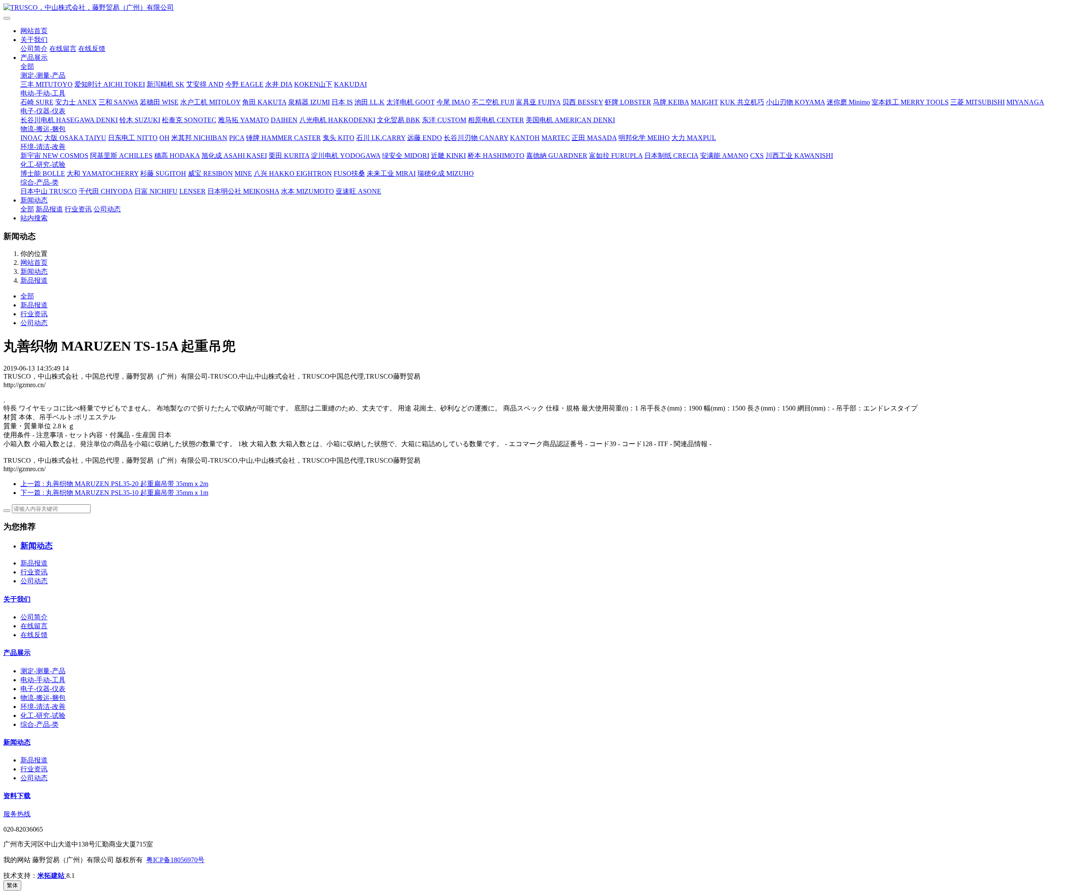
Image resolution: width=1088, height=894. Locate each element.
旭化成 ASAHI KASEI (234, 155)
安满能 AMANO (724, 155)
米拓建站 (51, 875)
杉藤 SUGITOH (163, 173)
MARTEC (555, 137)
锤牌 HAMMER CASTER (283, 137)
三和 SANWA (118, 102)
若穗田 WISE (159, 102)
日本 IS (342, 102)
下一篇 (114, 492)
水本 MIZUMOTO (307, 191)
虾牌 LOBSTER (628, 102)
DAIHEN (284, 120)
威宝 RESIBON (210, 173)
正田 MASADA (594, 137)
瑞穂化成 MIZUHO (445, 173)
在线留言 (62, 48)
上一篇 (114, 483)
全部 (27, 66)
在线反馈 (91, 48)
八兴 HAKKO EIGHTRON (293, 173)
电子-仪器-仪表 (42, 111)
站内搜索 (34, 218)
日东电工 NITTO (133, 137)
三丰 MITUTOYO (46, 84)
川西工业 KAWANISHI (799, 155)
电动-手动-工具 (42, 93)
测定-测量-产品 (42, 75)
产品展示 (34, 57)
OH (164, 137)
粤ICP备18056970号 (175, 859)
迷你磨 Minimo (848, 102)
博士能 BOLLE (42, 173)
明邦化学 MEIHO (644, 137)
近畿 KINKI (448, 155)
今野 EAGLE (244, 84)
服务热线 (17, 814)
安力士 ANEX (76, 102)
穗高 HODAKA (177, 155)
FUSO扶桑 (349, 173)
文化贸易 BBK (398, 120)
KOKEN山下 (313, 84)
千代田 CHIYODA (106, 191)
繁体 (12, 885)
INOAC (31, 137)
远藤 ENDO (424, 137)
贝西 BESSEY (582, 102)
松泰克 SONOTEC (189, 120)
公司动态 (107, 209)
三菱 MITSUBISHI (977, 102)
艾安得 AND (205, 84)
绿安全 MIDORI (405, 155)
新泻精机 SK (165, 84)
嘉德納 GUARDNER (556, 155)
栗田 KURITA (289, 155)
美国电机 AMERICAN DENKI (570, 120)
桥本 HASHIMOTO (496, 155)
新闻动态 (34, 200)
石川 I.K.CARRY (380, 137)
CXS (757, 155)
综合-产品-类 (39, 182)
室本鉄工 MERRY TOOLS (910, 102)
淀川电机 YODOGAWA (345, 155)
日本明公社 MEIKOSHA (243, 191)
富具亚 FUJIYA (538, 102)
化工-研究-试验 (42, 164)
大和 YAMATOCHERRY (103, 173)
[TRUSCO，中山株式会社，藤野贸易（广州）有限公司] (544, 7)
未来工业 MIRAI (391, 173)
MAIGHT (704, 102)
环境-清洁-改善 (42, 146)
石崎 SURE (37, 102)
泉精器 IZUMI (309, 102)
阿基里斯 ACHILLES (121, 155)
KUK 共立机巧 (742, 102)
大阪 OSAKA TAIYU (75, 137)
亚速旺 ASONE (358, 191)
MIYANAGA (1025, 102)
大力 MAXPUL (694, 137)
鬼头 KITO (338, 137)
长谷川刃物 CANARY (476, 137)
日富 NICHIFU (156, 191)
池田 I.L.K (369, 102)
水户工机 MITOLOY (210, 102)
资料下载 (17, 795)
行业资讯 (78, 209)
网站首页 (34, 30)
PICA (236, 137)
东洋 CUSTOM (444, 120)
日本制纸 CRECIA (671, 155)
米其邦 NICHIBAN (199, 137)
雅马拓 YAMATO (243, 120)
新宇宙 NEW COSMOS (54, 155)
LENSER (192, 191)
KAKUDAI (350, 84)
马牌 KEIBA (671, 102)
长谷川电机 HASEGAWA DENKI (69, 120)
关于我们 (34, 39)
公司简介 (34, 48)
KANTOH (525, 137)
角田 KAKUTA (264, 102)
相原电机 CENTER (496, 120)
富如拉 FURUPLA (616, 155)
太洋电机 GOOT (410, 102)
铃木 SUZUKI (139, 120)
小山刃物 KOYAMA (795, 102)
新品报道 (49, 209)
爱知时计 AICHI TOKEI (109, 84)
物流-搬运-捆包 (42, 128)
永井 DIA (278, 84)
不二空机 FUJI (493, 102)
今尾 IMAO (453, 102)
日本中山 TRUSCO (48, 191)
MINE (243, 173)
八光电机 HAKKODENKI (337, 120)
